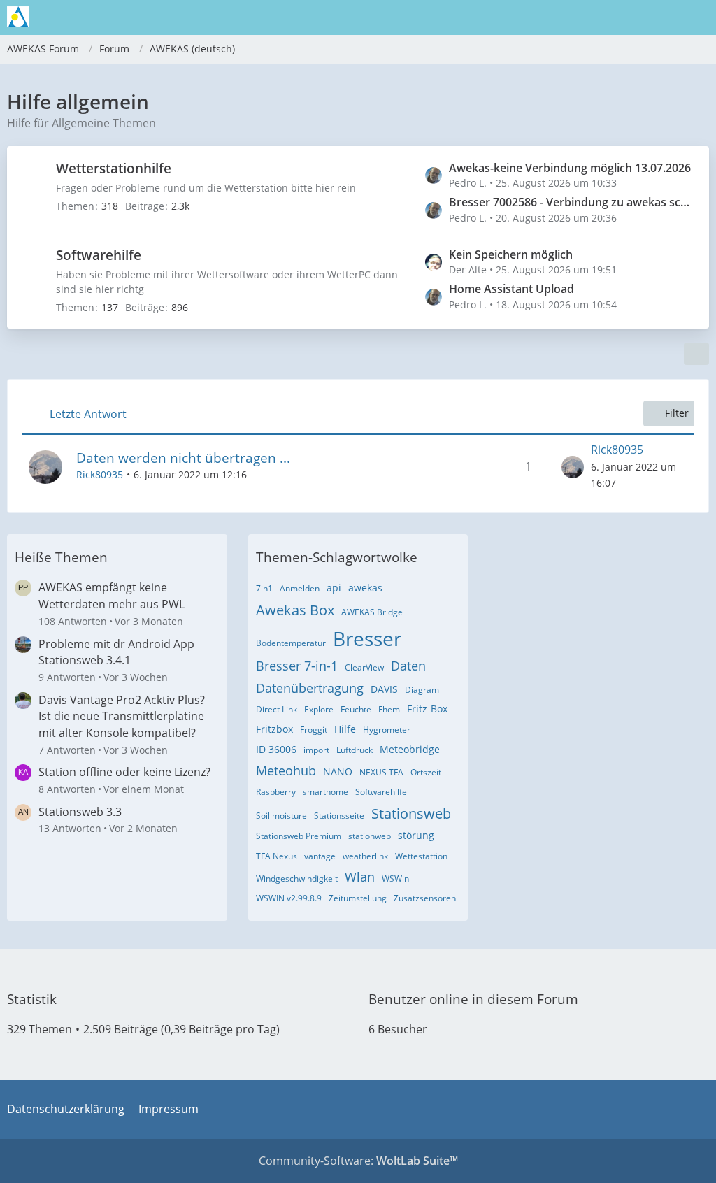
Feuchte (356, 709)
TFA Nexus (276, 856)
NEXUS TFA (381, 772)
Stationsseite (339, 816)
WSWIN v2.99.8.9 (289, 898)
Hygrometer (386, 730)
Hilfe (345, 729)
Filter (677, 413)
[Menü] (698, 17)
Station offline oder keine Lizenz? (124, 772)
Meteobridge (410, 749)
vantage (320, 856)
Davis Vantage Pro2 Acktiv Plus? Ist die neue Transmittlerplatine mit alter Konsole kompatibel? (121, 716)
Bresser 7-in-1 (297, 665)
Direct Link (276, 709)
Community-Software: (358, 1160)
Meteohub (286, 770)
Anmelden (300, 588)
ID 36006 (276, 749)
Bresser (367, 638)
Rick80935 (99, 474)
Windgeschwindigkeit (297, 878)
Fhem (389, 709)
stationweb (369, 836)
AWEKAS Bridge (372, 612)
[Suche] (628, 17)
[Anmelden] (663, 17)
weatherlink (365, 856)
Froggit (313, 730)
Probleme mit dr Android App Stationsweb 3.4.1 (116, 652)
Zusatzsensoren (425, 898)
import (316, 750)
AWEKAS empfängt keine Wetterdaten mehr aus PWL (111, 596)
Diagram (422, 690)
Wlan (360, 876)
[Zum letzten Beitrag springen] (572, 467)
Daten (408, 665)
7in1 (264, 588)
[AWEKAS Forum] (18, 17)
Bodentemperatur (291, 643)
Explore (319, 709)
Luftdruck (354, 750)
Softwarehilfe (98, 255)
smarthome (325, 792)
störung (416, 835)
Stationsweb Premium (298, 836)
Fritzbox (274, 729)
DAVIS (384, 689)
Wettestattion (421, 856)
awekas (365, 587)
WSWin (395, 878)
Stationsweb (411, 813)
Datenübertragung (310, 688)
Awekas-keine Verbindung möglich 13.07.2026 (570, 167)
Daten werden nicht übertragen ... (183, 458)
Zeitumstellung (358, 898)
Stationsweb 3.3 (80, 811)
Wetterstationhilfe (113, 168)
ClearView (364, 667)
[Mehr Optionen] (696, 354)
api (334, 587)
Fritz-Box (427, 708)
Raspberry (276, 792)
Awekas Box (295, 610)
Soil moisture (281, 816)
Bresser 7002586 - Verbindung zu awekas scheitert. (572, 202)
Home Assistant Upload (511, 288)
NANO (337, 771)
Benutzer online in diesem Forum (473, 999)
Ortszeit (425, 772)
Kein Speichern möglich (511, 254)
